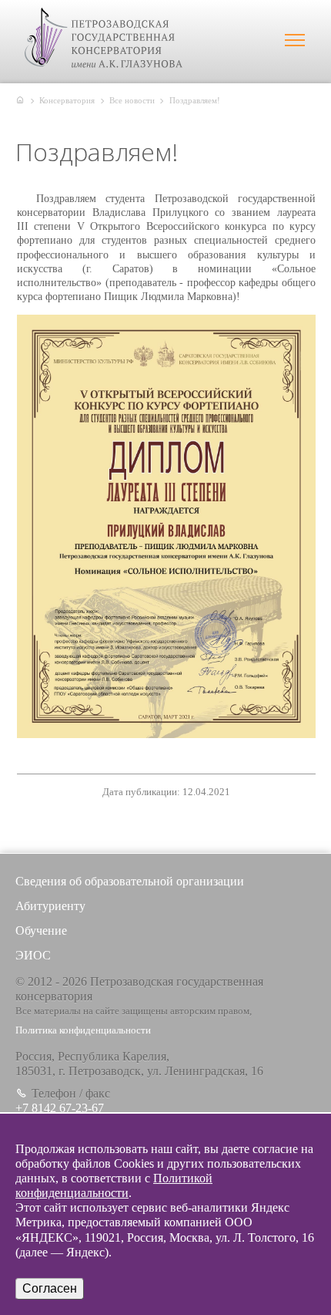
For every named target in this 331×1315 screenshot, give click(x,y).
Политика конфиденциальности (83, 1030)
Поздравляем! (194, 100)
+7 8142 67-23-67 (59, 1107)
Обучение (41, 930)
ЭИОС (33, 955)
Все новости (132, 100)
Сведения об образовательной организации (129, 881)
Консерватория (67, 100)
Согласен (49, 1288)
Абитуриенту (50, 905)
